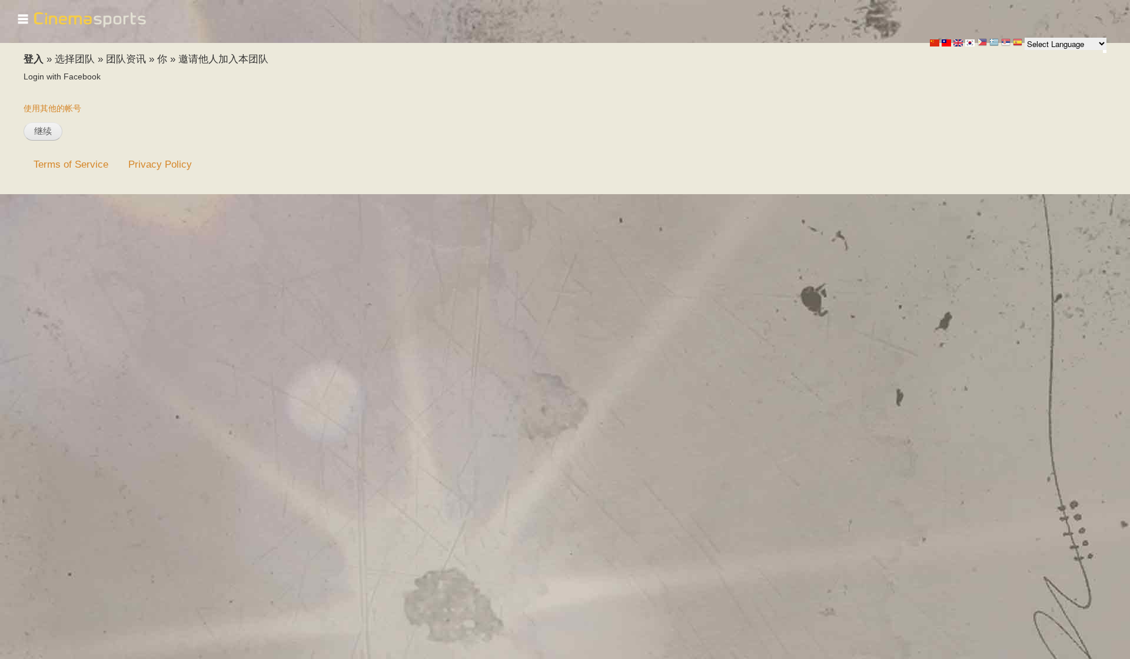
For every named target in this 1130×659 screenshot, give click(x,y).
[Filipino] (982, 43)
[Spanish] (1017, 43)
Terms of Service (71, 164)
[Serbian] (1006, 43)
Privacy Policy (160, 164)
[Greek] (994, 43)
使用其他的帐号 (52, 108)
